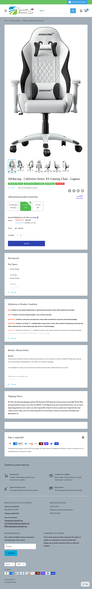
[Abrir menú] (5, 11)
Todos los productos (15, 21)
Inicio (6, 21)
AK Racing (11, 188)
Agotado (26, 244)
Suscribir (11, 553)
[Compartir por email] (82, 190)
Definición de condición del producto (61, 510)
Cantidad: (11, 235)
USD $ (19, 564)
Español (8, 564)
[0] (85, 10)
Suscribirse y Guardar (78, 2)
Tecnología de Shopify (10, 582)
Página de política (55, 513)
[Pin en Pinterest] (74, 190)
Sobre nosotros (54, 506)
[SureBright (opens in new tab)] (80, 196)
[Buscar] (73, 10)
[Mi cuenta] (81, 10)
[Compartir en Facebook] (69, 190)
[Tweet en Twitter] (78, 190)
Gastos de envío (19, 223)
